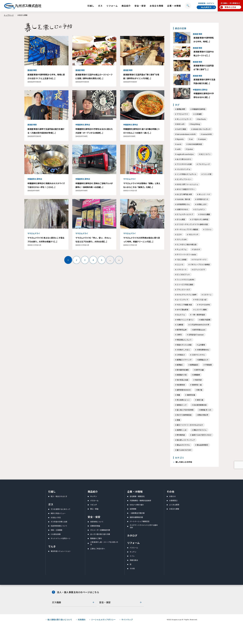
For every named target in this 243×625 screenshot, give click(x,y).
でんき (52, 546)
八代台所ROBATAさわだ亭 (199, 324)
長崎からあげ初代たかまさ (201, 435)
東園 (178, 395)
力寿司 (179, 334)
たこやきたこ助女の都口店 (186, 244)
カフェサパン (200, 209)
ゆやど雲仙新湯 (182, 309)
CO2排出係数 (56, 534)
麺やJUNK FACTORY (184, 450)
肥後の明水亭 (203, 415)
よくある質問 (174, 504)
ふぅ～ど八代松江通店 (185, 284)
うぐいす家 (207, 174)
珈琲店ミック (182, 405)
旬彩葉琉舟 (181, 385)
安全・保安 (94, 517)
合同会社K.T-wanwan (196, 334)
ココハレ (208, 229)
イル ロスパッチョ (183, 169)
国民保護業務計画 (136, 517)
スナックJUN (181, 239)
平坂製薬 (208, 365)
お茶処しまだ (202, 204)
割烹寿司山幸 (182, 329)
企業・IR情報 (135, 491)
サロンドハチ (193, 234)
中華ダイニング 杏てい (185, 319)
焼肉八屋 (200, 400)
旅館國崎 (196, 375)
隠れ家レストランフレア (186, 440)
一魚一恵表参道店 (198, 314)
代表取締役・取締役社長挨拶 (140, 500)
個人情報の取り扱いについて (59, 620)
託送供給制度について (59, 526)
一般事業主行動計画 (137, 513)
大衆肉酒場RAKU (203, 349)
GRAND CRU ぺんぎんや (201, 129)
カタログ (132, 535)
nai (191, 139)
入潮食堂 (180, 324)
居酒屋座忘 (194, 365)
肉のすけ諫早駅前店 (184, 415)
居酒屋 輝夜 (181, 109)
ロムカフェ (181, 314)
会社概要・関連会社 (137, 496)
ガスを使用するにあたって (60, 509)
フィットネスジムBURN (185, 279)
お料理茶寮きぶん (183, 204)
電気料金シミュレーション (60, 551)
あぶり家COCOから (184, 159)
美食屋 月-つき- (206, 410)
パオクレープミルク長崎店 (200, 264)
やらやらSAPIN (204, 304)
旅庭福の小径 (182, 375)
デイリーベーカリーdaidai (186, 254)
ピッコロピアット (183, 274)
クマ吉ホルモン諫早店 (200, 219)
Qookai (190, 149)
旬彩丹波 (198, 380)
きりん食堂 (181, 219)
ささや (179, 234)
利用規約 (81, 620)
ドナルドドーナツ (199, 259)
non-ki (179, 144)
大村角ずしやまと (183, 349)
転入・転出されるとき (59, 496)
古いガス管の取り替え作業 (100, 534)
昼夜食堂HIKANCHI (183, 390)
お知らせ (172, 496)
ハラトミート (182, 269)
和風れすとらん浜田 (184, 345)
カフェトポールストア (185, 214)
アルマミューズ (204, 164)
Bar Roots (202, 119)
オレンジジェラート (184, 119)
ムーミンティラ (182, 299)
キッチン (93, 496)
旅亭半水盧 (199, 370)
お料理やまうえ (202, 199)
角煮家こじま (182, 430)
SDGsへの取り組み (137, 504)
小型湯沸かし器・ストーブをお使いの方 (104, 543)
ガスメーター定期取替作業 (100, 530)
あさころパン (205, 154)
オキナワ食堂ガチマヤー (186, 189)
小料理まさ (181, 355)
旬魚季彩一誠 (197, 385)
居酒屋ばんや (203, 359)
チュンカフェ (182, 249)
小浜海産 (198, 114)
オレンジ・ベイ (204, 194)
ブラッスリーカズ (183, 289)
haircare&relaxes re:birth (186, 134)
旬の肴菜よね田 (182, 380)
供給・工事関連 (56, 530)
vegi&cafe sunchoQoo (185, 154)
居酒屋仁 (180, 365)
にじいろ (180, 264)
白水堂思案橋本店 (200, 405)
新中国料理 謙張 (183, 370)
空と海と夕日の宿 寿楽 (185, 410)
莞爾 (178, 420)
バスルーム (94, 500)
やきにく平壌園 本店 (184, 304)
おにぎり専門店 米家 (184, 194)
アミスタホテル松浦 (184, 164)
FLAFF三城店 (181, 129)
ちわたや (196, 249)
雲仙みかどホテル (183, 445)
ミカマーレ (207, 294)
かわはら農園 (205, 214)
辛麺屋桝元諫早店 (198, 109)
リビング (93, 504)
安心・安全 (94, 509)
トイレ (132, 556)
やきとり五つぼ (200, 299)
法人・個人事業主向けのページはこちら (78, 592)
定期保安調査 (95, 526)
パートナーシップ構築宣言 (139, 521)
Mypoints (180, 139)
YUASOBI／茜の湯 (183, 199)
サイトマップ (127, 620)
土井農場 (201, 345)
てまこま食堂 (181, 259)
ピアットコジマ (199, 269)
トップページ (9, 15)
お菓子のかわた (182, 209)
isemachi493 (207, 134)
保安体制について (96, 521)
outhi (178, 149)
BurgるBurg (195, 124)
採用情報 (133, 509)
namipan (202, 139)
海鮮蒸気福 (191, 395)
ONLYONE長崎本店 (195, 144)
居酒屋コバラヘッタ (184, 359)
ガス (50, 504)
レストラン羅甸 (201, 309)
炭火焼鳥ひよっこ (183, 400)
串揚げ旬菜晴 (205, 319)
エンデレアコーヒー (184, 179)
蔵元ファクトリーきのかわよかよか (190, 425)
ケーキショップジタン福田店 (187, 229)
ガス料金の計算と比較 (59, 521)
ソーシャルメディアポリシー (103, 620)
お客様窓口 (173, 500)
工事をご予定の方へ (97, 548)
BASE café (180, 124)
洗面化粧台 (134, 560)
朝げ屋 (199, 390)
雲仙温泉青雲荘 (202, 445)
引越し (52, 491)
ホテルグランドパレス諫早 (186, 294)
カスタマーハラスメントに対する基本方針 (144, 526)
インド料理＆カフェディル (186, 174)
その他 (132, 568)
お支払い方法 (56, 517)
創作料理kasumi (199, 329)
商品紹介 (93, 491)
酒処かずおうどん (200, 430)
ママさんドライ (182, 114)
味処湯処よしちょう (184, 339)
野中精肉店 (181, 435)
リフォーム (133, 543)
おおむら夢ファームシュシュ (187, 184)
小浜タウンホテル (198, 355)
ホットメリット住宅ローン (60, 538)
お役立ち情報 (22, 15)
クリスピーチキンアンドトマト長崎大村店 (192, 224)
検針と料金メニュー (58, 513)
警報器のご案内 (96, 538)
